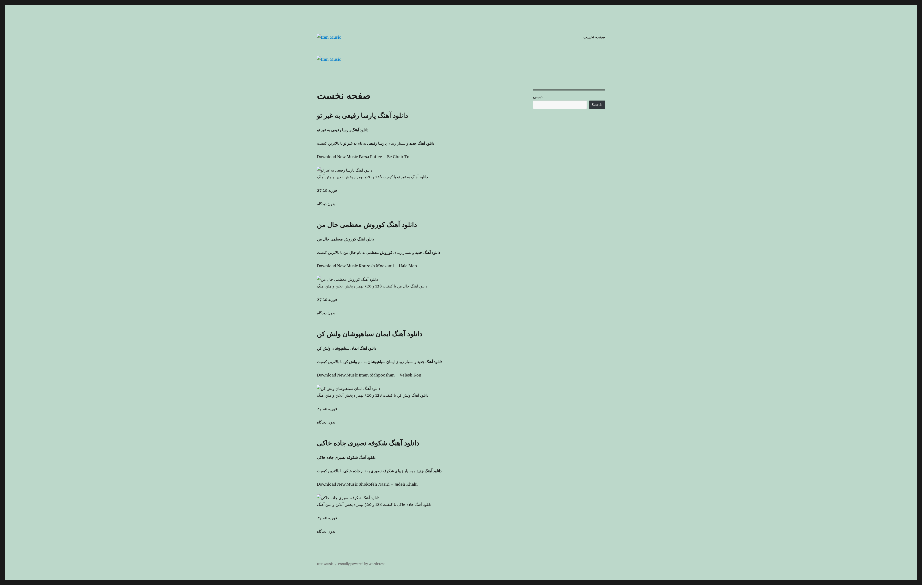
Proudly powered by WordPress (361, 564)
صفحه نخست (594, 37)
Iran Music (325, 564)
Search (538, 98)
